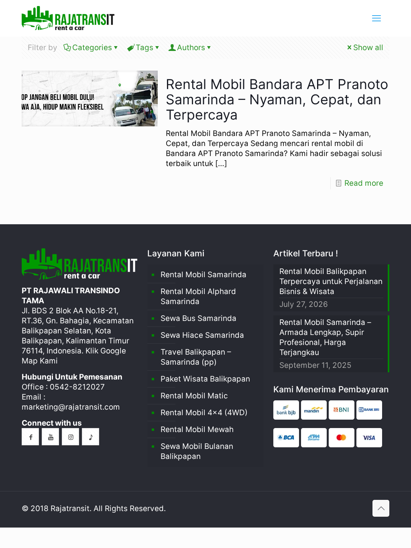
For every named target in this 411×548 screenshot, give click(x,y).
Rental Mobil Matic (194, 395)
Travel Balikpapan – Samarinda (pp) (196, 357)
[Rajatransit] (68, 18)
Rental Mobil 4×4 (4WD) (204, 412)
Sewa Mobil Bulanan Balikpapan (197, 451)
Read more (363, 183)
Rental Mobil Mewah (197, 429)
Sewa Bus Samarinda (198, 318)
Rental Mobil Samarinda (203, 274)
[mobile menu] (376, 18)
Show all (368, 47)
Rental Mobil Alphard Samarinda (198, 296)
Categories (92, 47)
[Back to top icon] (380, 508)
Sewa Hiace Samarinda (202, 335)
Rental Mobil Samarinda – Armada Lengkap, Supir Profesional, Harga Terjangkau (325, 337)
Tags (144, 47)
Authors (191, 47)
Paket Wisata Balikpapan (205, 379)
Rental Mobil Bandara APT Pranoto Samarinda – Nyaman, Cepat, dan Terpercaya (277, 99)
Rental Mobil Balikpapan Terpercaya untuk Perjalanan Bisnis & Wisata (331, 281)
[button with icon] (30, 436)
